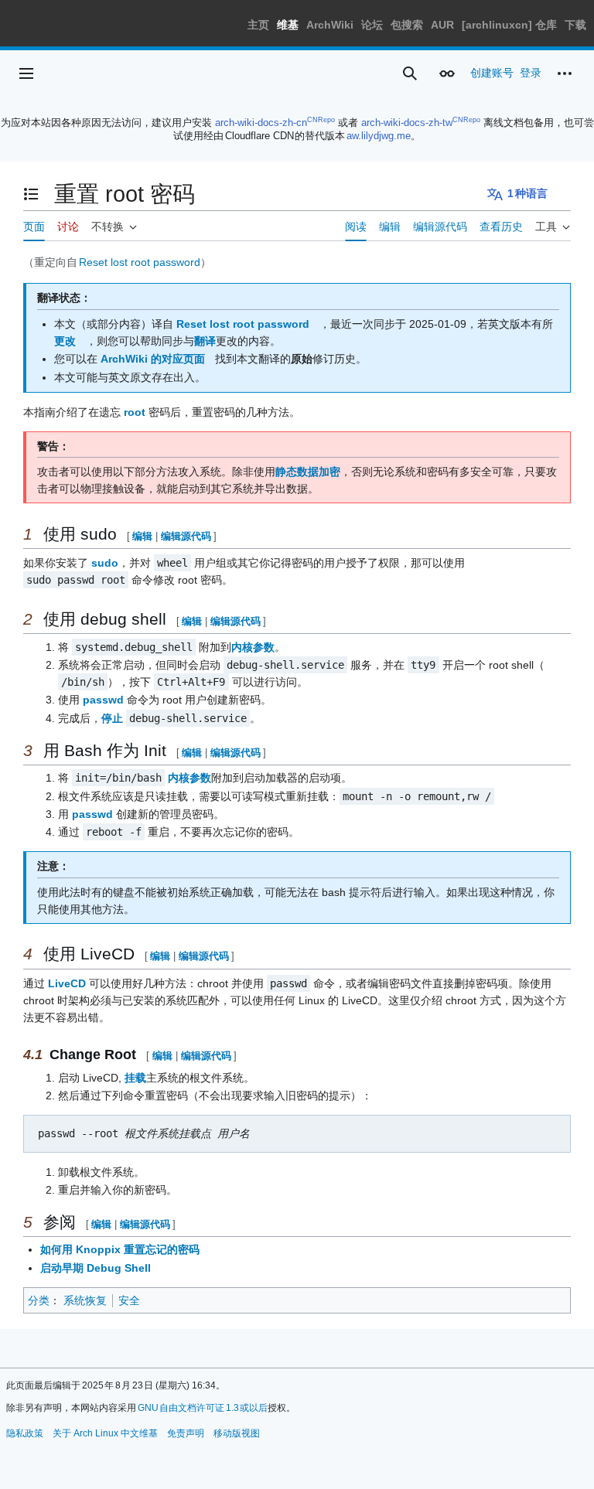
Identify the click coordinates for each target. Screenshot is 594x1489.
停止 (112, 718)
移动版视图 (236, 1433)
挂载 (135, 1078)
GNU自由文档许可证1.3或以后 (203, 1407)
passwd (103, 699)
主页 (258, 25)
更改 (65, 341)
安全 (129, 1300)
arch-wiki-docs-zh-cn (261, 122)
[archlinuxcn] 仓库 (509, 25)
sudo (104, 563)
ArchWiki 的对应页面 (153, 359)
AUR (442, 25)
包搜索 (407, 25)
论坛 (372, 25)
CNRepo (321, 120)
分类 (39, 1300)
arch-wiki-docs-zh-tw (406, 122)
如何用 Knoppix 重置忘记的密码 (120, 1249)
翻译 (205, 341)
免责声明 (185, 1433)
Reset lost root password (139, 262)
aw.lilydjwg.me (378, 135)
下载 (575, 25)
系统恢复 (85, 1300)
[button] (26, 73)
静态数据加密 (307, 471)
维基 (288, 25)
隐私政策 (24, 1433)
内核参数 (253, 647)
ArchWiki (329, 25)
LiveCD (67, 983)
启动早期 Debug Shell (95, 1268)
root (134, 412)
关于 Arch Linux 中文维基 (105, 1433)
